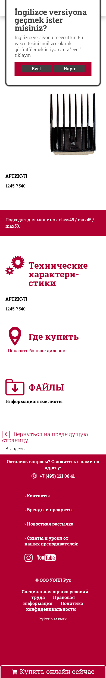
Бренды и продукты (50, 509)
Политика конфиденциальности (54, 606)
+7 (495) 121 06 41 (57, 476)
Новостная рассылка (50, 524)
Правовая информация (49, 600)
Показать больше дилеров (36, 350)
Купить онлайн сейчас (57, 671)
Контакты (38, 495)
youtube (45, 558)
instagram (28, 558)
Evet (36, 68)
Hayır (70, 68)
